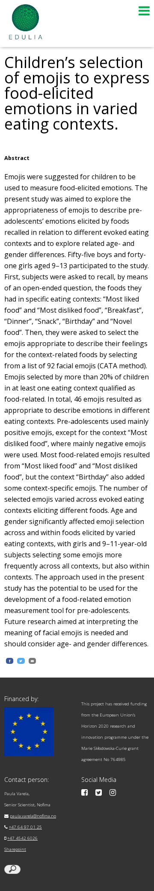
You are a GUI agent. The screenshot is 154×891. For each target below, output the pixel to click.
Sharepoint (15, 849)
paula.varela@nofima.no (33, 816)
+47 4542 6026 (22, 838)
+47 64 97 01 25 (25, 827)
